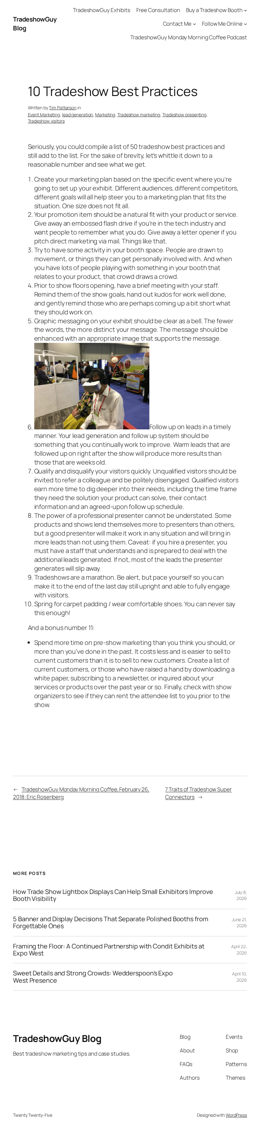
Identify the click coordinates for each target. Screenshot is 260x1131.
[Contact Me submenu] (194, 23)
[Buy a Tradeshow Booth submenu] (245, 10)
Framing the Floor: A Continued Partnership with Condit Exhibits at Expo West (108, 950)
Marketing (105, 115)
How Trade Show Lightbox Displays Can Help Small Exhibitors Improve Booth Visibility (113, 895)
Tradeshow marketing (138, 115)
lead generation (77, 115)
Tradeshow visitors (46, 121)
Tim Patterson (62, 108)
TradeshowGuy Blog (57, 1038)
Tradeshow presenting (184, 115)
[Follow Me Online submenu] (245, 23)
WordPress (236, 1115)
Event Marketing (44, 115)
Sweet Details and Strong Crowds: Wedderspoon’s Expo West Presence (93, 977)
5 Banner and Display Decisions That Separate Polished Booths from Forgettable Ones (110, 923)
